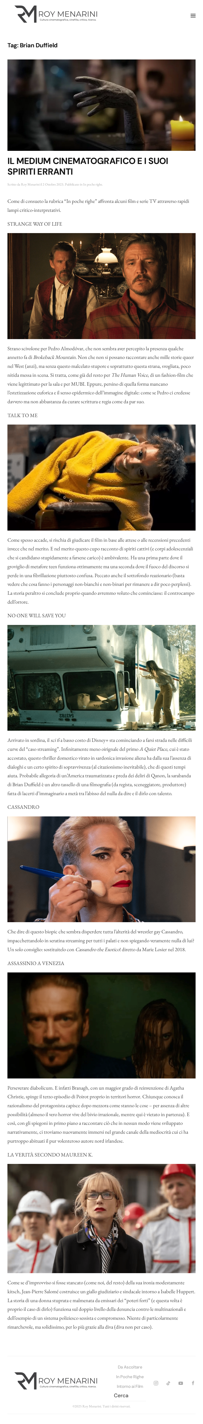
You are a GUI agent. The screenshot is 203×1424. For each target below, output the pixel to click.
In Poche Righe (130, 1376)
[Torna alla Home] (56, 15)
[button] (193, 16)
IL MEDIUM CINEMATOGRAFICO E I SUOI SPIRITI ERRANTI (87, 166)
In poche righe (92, 184)
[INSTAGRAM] (155, 1382)
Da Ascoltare (130, 1367)
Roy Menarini (30, 184)
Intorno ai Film (130, 1386)
